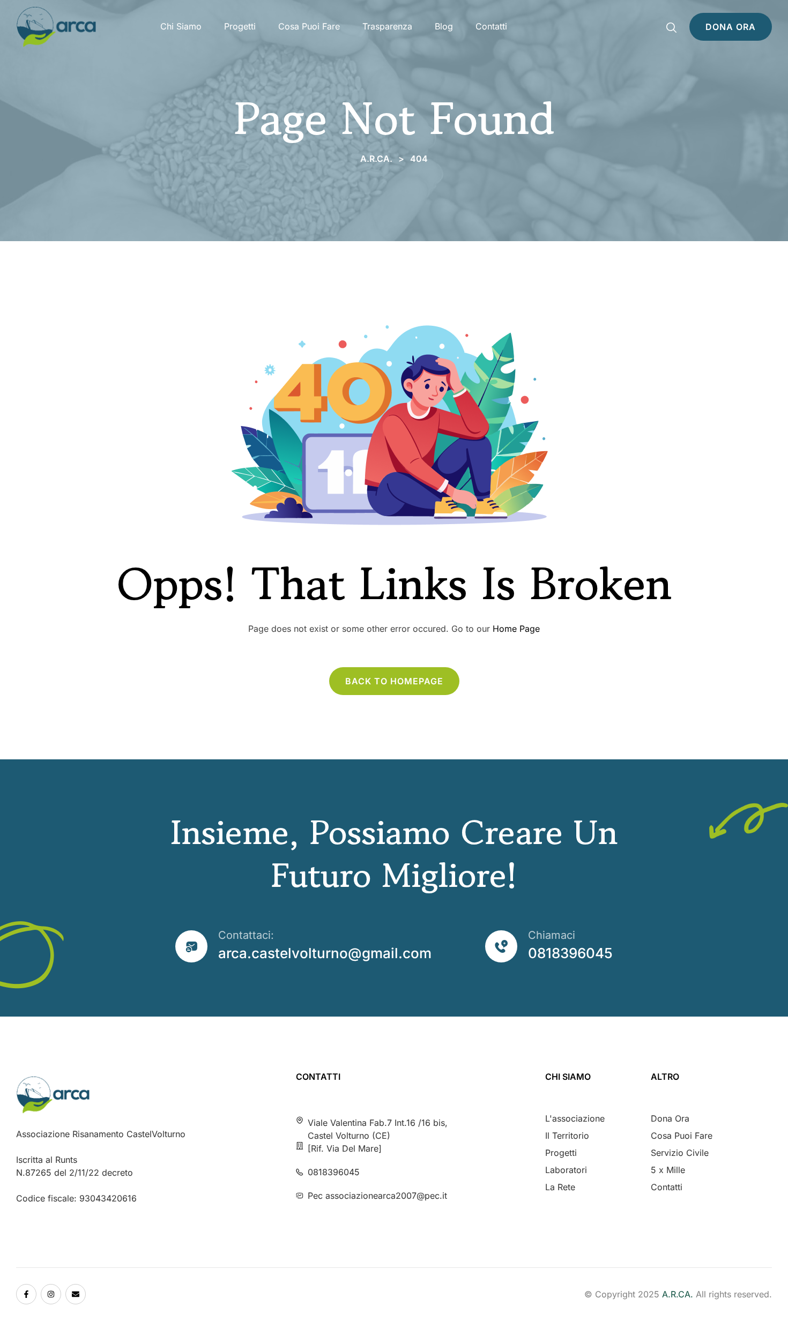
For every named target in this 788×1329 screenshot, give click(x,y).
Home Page (516, 628)
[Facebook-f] (26, 1294)
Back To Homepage (394, 681)
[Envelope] (75, 1294)
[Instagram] (51, 1294)
